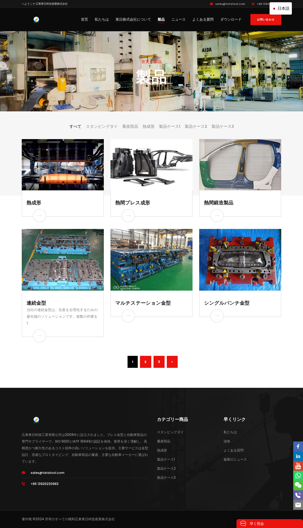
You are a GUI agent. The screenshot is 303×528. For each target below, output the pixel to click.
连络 (227, 441)
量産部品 (163, 441)
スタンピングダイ (170, 432)
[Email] (298, 505)
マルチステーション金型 (143, 302)
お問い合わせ (266, 19)
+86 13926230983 (269, 4)
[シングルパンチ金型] (217, 316)
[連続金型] (39, 336)
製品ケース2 (166, 468)
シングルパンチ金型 (227, 302)
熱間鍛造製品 (218, 202)
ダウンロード (231, 19)
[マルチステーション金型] (128, 316)
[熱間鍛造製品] (217, 215)
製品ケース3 (166, 477)
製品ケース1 (166, 459)
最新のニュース (235, 459)
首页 (84, 19)
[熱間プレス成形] (128, 215)
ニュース (178, 19)
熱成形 (34, 202)
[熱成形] (39, 215)
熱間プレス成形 (132, 202)
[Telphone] (298, 495)
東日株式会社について (133, 19)
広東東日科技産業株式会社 (95, 519)
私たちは (102, 19)
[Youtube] (298, 466)
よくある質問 (203, 19)
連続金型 (36, 302)
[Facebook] (298, 446)
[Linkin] (298, 456)
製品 (161, 19)
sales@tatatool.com (230, 4)
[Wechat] (298, 485)
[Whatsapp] (298, 476)
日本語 (282, 8)
